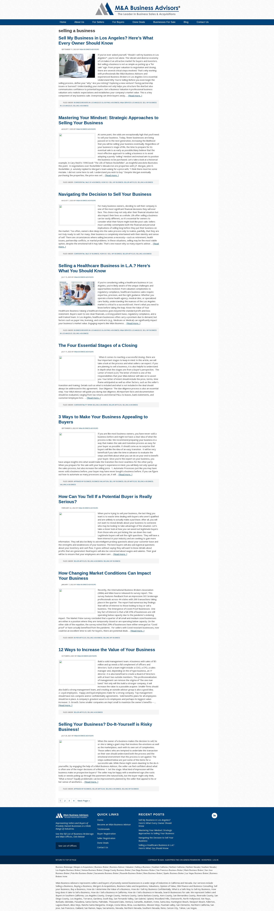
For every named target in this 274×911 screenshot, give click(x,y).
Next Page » (83, 800)
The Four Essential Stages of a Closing (98, 345)
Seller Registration (106, 838)
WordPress (206, 860)
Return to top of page (66, 860)
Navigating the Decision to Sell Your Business (105, 194)
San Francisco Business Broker (169, 870)
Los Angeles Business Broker (68, 870)
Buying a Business (111, 102)
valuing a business (68, 484)
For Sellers (98, 22)
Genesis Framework (191, 860)
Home (63, 22)
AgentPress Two (172, 860)
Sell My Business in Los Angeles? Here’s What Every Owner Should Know (155, 822)
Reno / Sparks (134, 9)
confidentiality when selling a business (91, 405)
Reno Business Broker (152, 873)
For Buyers (118, 22)
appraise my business (82, 481)
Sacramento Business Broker (106, 873)
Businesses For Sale (164, 22)
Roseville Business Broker (131, 873)
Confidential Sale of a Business (87, 182)
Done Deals (139, 22)
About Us (79, 22)
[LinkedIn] (214, 815)
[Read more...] (135, 95)
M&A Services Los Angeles (131, 102)
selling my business (111, 561)
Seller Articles (130, 182)
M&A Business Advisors (89, 49)
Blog (186, 22)
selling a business (80, 106)
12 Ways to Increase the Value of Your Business (107, 649)
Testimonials (103, 829)
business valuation (100, 481)
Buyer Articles (80, 638)
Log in (215, 860)
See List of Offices (68, 845)
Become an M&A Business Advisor (114, 824)
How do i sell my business (112, 182)
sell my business (116, 481)
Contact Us (203, 22)
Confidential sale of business (86, 254)
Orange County (110, 870)
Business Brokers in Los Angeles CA (88, 102)
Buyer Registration (106, 833)
